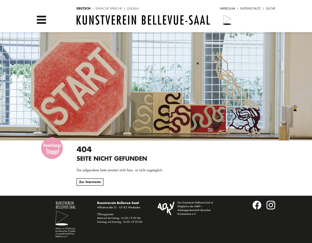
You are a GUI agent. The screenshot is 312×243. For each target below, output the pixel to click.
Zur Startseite (90, 182)
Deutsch (83, 8)
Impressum (227, 8)
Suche (270, 8)
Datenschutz (250, 8)
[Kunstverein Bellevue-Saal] (225, 20)
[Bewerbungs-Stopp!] (52, 148)
